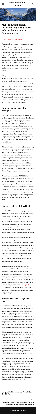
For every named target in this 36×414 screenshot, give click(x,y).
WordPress (22, 410)
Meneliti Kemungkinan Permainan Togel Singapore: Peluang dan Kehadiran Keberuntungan (16, 29)
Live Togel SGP (25, 285)
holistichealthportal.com (18, 4)
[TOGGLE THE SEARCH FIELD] (33, 4)
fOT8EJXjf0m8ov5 (7, 39)
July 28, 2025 (19, 39)
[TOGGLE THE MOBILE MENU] (3, 4)
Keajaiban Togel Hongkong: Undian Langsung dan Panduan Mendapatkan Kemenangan (18, 403)
